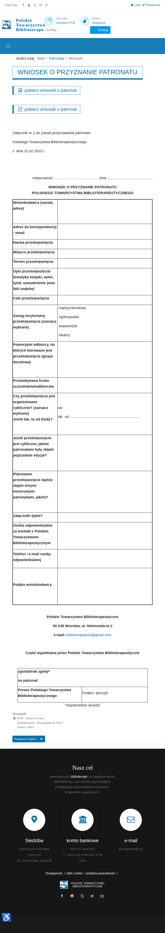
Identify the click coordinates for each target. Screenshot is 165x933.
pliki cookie (75, 873)
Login (137, 4)
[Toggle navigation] (8, 46)
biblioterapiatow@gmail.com (88, 635)
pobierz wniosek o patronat (50, 90)
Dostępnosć (54, 873)
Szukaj (102, 30)
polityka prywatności (101, 873)
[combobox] (66, 30)
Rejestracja (153, 4)
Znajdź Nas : (11, 5)
